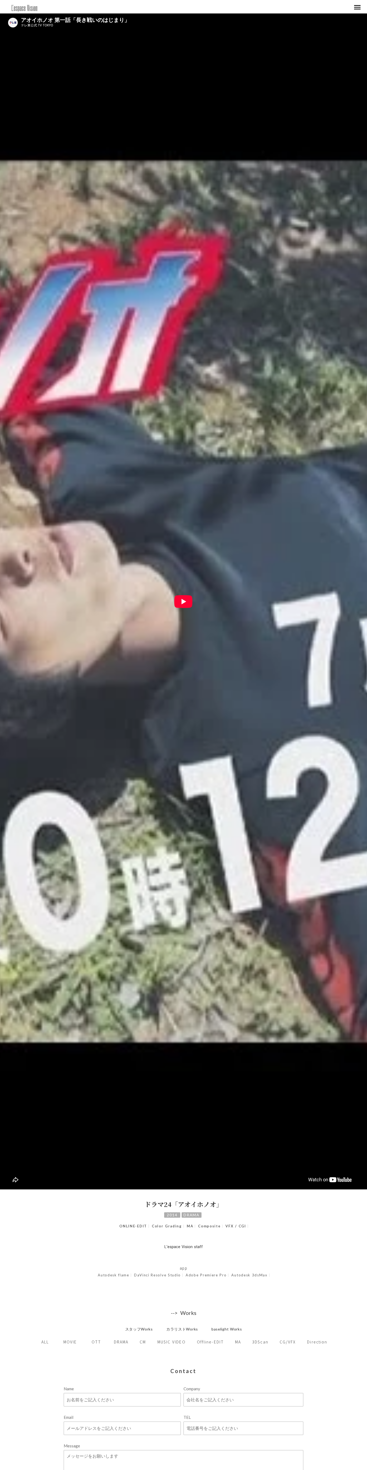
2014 (172, 1215)
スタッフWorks (139, 1329)
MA (190, 1226)
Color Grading (167, 1226)
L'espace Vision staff (183, 1246)
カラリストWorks (182, 1329)
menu (357, 7)
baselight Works (226, 1329)
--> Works (183, 1313)
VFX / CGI (235, 1226)
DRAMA (192, 1215)
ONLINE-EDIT (133, 1226)
